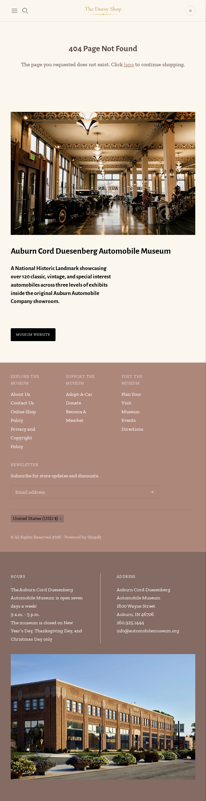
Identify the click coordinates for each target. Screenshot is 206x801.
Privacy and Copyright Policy (23, 437)
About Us (20, 394)
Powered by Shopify (82, 537)
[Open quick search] (25, 11)
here (129, 64)
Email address (29, 486)
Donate (73, 403)
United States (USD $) (35, 518)
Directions (132, 429)
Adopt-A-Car (79, 394)
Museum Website (33, 335)
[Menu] (14, 11)
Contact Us (22, 403)
